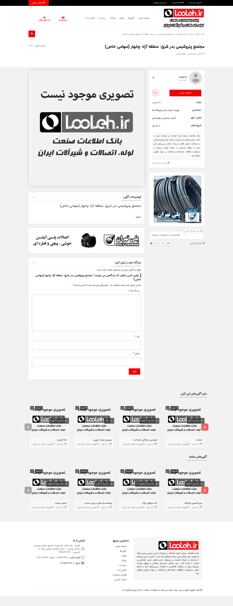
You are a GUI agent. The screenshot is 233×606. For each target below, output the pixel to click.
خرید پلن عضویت (159, 2)
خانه (202, 34)
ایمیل (136, 353)
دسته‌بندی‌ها (53, 20)
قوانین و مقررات (119, 575)
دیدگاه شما (133, 290)
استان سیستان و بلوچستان (189, 54)
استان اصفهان (60, 484)
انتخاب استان (38, 2)
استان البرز (197, 421)
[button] (86, 197)
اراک (107, 421)
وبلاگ (106, 18)
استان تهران (151, 421)
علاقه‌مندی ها (177, 2)
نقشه (115, 18)
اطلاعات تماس (185, 93)
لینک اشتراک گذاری (192, 231)
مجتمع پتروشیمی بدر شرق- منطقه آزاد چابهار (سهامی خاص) (154, 46)
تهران (143, 421)
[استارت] (184, 421)
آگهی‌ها (125, 18)
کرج (190, 421)
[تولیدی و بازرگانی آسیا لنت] (139, 421)
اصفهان (50, 484)
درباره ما (96, 18)
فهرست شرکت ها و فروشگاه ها (187, 34)
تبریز (136, 484)
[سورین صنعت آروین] (94, 421)
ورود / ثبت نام (194, 2)
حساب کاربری (120, 579)
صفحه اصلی (137, 18)
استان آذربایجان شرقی (147, 484)
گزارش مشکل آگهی (160, 162)
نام (137, 336)
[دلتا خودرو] (49, 421)
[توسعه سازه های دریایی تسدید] (94, 484)
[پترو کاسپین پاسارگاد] (184, 484)
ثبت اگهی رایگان (41, 20)
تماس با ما (83, 18)
